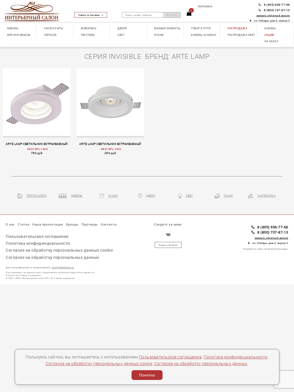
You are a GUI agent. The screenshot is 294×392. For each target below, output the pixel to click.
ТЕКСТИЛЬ (88, 34)
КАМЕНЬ (270, 28)
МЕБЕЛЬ (12, 28)
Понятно (147, 375)
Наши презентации (47, 224)
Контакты (109, 224)
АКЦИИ (269, 34)
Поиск (173, 15)
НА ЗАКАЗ (271, 41)
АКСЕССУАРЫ (53, 28)
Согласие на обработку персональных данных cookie (99, 363)
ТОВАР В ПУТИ (200, 28)
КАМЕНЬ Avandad (203, 34)
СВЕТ (120, 34)
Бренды (72, 224)
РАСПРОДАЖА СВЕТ (241, 34)
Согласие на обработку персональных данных (200, 363)
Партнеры (90, 224)
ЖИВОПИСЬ (88, 28)
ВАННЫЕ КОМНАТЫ (167, 28)
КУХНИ (159, 34)
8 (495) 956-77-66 (277, 5)
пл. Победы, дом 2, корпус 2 (272, 20)
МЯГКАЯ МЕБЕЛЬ (19, 34)
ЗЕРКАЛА (50, 34)
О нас (10, 224)
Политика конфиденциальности (236, 357)
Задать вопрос (168, 245)
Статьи (23, 224)
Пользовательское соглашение (170, 357)
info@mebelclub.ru (62, 267)
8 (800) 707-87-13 (277, 10)
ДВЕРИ (122, 28)
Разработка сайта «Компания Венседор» (265, 248)
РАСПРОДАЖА (237, 28)
